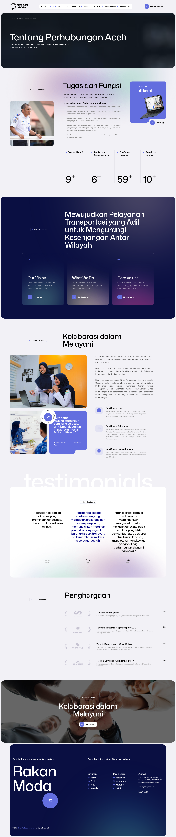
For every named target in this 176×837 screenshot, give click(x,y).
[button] (155, 6)
